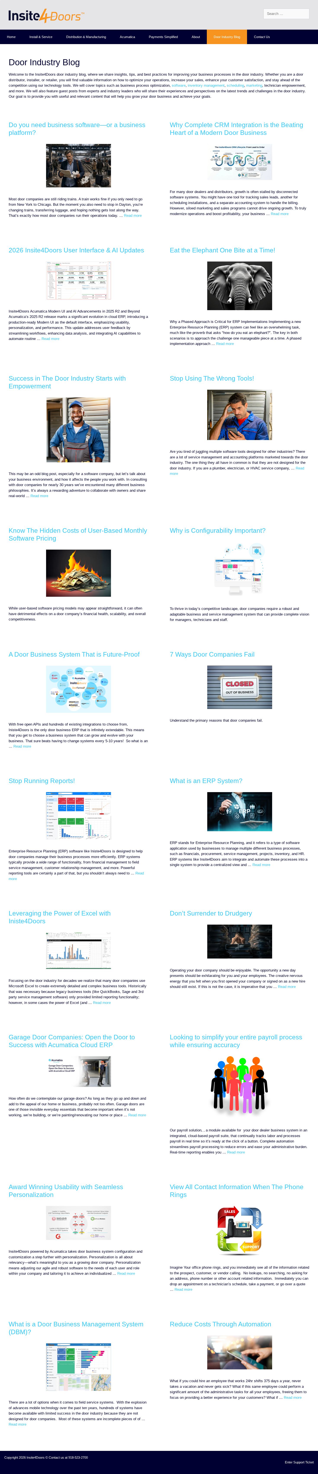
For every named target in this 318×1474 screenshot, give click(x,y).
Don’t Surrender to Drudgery (211, 913)
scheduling (235, 85)
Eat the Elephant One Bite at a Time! (222, 250)
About (196, 37)
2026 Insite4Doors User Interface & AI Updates (76, 250)
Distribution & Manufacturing (86, 37)
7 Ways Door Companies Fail (212, 654)
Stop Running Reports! (42, 780)
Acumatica (127, 37)
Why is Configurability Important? (218, 530)
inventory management (206, 85)
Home (11, 37)
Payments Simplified (163, 37)
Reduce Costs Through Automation (220, 1324)
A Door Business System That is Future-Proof (74, 654)
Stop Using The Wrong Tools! (212, 378)
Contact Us (262, 37)
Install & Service (40, 37)
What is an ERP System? (206, 780)
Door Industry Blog (227, 37)
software (179, 85)
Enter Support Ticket (299, 1462)
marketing (254, 85)
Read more (133, 216)
